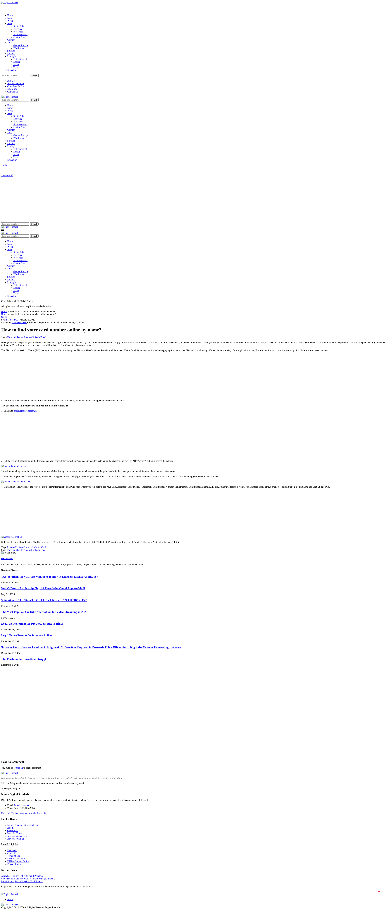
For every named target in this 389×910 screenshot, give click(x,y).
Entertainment (20, 59)
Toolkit (4, 165)
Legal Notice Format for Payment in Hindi (27, 635)
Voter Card (40, 547)
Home (10, 15)
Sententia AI (7, 175)
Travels (16, 67)
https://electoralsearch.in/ (25, 411)
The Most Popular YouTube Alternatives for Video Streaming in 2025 (44, 612)
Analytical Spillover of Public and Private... (22, 876)
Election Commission (25, 547)
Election (11, 547)
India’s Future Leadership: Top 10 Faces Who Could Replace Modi (43, 588)
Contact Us (12, 91)
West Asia (18, 31)
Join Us (11, 80)
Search (34, 75)
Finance (11, 53)
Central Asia (19, 37)
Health (16, 61)
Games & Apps (20, 45)
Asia (9, 23)
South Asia (18, 26)
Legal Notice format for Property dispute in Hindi (32, 623)
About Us (12, 89)
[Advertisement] (194, 199)
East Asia (17, 29)
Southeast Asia (20, 34)
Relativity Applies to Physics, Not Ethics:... (22, 881)
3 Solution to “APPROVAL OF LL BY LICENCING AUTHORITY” (44, 600)
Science (11, 51)
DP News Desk (11, 319)
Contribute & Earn (16, 86)
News (10, 18)
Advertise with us (15, 83)
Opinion (11, 40)
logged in (18, 767)
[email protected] (22, 805)
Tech (9, 42)
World (10, 20)
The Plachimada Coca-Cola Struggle (24, 659)
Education (12, 70)
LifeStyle (11, 56)
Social (16, 64)
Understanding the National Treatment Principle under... (28, 878)
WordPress (18, 48)
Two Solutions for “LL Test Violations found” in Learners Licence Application (49, 576)
